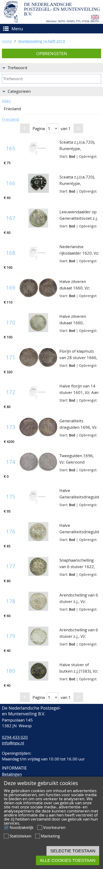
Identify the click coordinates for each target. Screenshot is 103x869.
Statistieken (20, 836)
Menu (17, 28)
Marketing (50, 836)
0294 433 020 (15, 737)
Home (7, 41)
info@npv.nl (13, 743)
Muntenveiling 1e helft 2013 (41, 41)
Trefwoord (17, 67)
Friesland (10, 119)
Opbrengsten (51, 53)
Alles (6, 101)
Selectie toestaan (72, 850)
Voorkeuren (54, 827)
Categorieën (19, 91)
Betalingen (12, 774)
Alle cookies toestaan (67, 860)
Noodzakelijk (22, 827)
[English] (95, 18)
